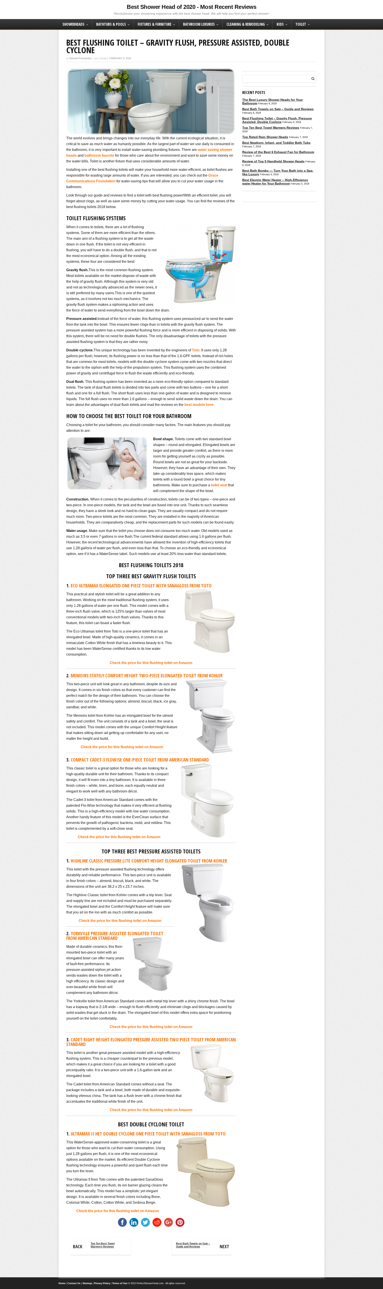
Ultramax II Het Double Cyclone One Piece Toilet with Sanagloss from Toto (148, 1134)
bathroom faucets (99, 155)
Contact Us (73, 1283)
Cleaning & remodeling (246, 24)
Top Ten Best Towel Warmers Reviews (94, 1246)
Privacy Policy (102, 1283)
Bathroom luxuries (199, 24)
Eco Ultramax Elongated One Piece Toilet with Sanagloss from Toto (141, 585)
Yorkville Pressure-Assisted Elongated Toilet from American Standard (114, 935)
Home (62, 1283)
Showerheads (73, 24)
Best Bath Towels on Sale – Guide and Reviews (202, 1246)
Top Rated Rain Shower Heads (265, 137)
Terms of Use (119, 1283)
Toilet (300, 24)
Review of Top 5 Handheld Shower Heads (273, 161)
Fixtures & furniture (154, 24)
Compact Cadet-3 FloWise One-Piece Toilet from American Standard (140, 760)
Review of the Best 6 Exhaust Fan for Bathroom (278, 152)
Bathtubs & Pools (111, 24)
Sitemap (87, 1283)
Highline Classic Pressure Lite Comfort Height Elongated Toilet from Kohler (149, 861)
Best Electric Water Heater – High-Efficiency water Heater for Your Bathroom (275, 181)
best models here (198, 405)
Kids (280, 24)
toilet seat (218, 485)
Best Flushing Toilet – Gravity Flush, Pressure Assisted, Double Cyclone (277, 120)
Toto (195, 350)
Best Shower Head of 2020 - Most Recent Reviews (191, 7)
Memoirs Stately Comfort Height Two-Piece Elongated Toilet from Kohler (147, 675)
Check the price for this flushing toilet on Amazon (151, 663)
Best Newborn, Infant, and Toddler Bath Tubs (276, 142)
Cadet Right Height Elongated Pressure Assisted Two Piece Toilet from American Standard (151, 1041)
